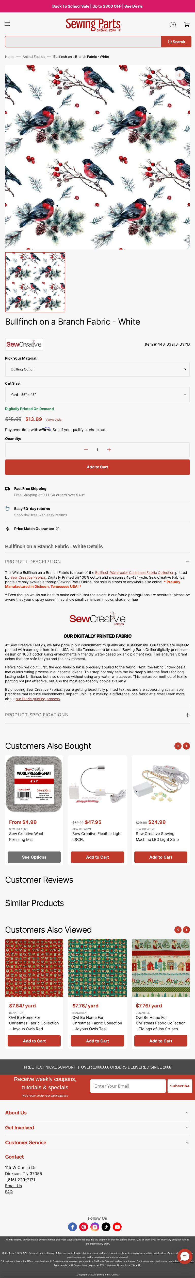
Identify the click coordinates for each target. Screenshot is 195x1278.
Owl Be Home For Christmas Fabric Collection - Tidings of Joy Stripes (161, 1023)
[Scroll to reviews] (97, 333)
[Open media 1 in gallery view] (180, 75)
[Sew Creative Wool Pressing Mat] (34, 810)
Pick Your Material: (21, 358)
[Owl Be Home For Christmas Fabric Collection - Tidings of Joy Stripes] (161, 994)
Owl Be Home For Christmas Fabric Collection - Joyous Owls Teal (97, 1023)
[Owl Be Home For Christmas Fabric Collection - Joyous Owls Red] (34, 994)
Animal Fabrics (34, 57)
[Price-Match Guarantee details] (57, 528)
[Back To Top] (187, 1270)
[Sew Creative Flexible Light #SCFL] (97, 810)
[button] (7, 24)
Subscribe (180, 1086)
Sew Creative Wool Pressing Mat (26, 836)
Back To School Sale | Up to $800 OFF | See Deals (97, 6)
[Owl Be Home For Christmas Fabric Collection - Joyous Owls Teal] (97, 994)
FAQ (9, 1191)
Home (9, 57)
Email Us (13, 1185)
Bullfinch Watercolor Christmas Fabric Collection (134, 572)
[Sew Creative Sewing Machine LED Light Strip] (161, 810)
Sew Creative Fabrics (28, 577)
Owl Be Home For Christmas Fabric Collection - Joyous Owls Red (34, 1023)
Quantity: (13, 438)
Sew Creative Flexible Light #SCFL (97, 836)
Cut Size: (13, 383)
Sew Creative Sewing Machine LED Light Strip (157, 836)
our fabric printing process (38, 699)
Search (179, 41)
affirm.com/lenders (156, 1253)
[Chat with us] (172, 24)
